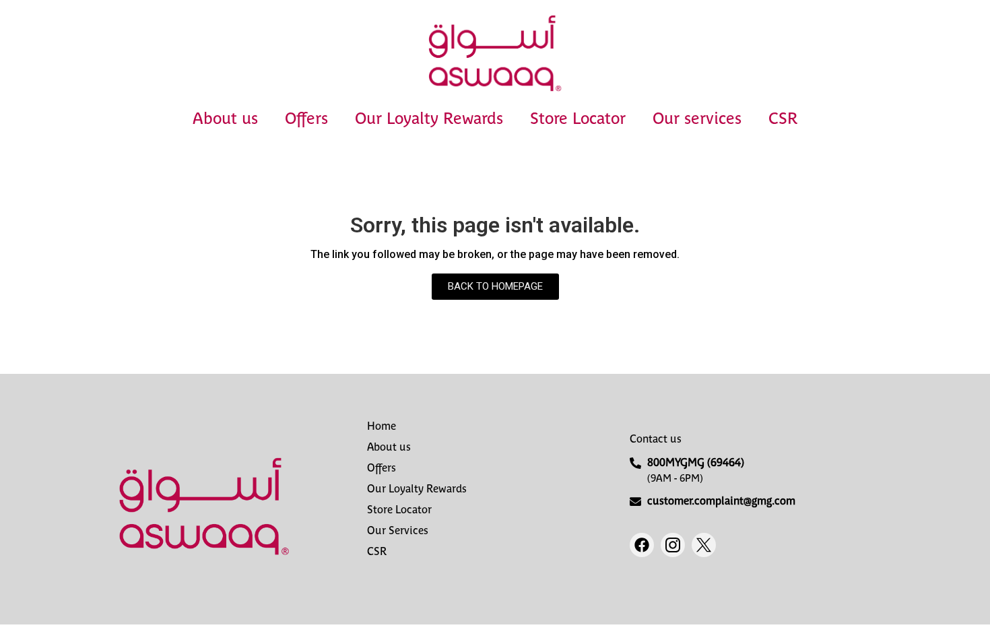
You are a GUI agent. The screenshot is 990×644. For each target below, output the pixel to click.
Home (381, 426)
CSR (782, 118)
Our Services (397, 530)
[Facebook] (642, 545)
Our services (697, 118)
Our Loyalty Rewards (429, 118)
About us (225, 118)
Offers (306, 118)
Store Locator (578, 118)
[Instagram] (673, 545)
